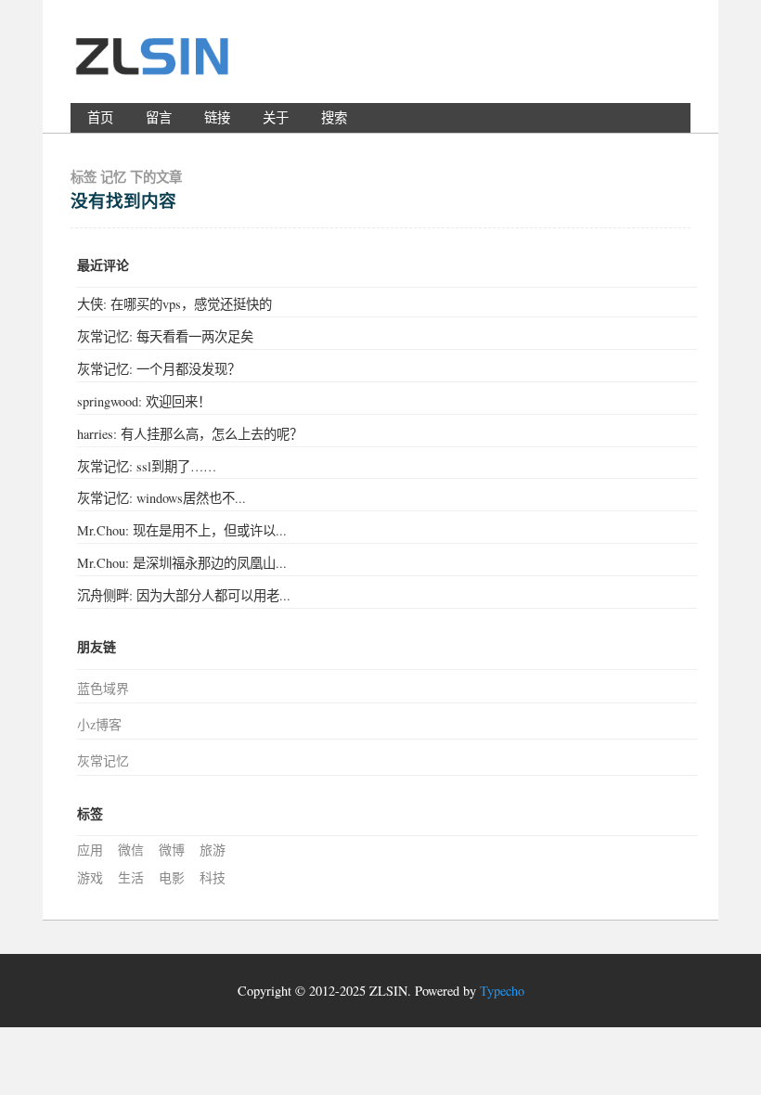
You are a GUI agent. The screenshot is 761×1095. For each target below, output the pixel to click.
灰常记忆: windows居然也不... (161, 498)
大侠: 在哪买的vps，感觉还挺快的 (174, 304)
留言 (159, 117)
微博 (172, 849)
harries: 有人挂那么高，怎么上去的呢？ (190, 434)
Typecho (502, 990)
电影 (172, 877)
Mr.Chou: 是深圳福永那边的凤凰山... (182, 563)
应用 (90, 849)
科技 (213, 877)
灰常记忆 (103, 760)
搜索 (334, 117)
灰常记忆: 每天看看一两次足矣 (165, 336)
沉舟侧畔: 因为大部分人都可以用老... (183, 595)
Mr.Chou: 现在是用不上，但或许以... (182, 530)
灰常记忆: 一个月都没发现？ (158, 369)
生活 (131, 877)
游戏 (90, 877)
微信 (131, 849)
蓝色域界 (103, 688)
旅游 (213, 849)
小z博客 (99, 724)
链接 (217, 117)
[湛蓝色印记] (154, 64)
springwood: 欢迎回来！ (144, 401)
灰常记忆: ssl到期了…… (146, 466)
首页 (100, 117)
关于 (276, 117)
